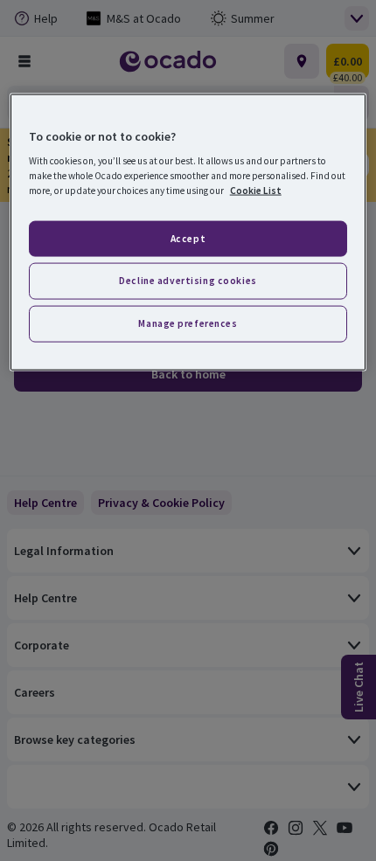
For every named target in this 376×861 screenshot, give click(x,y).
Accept (188, 238)
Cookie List (256, 190)
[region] (188, 232)
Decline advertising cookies (187, 280)
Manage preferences (187, 323)
